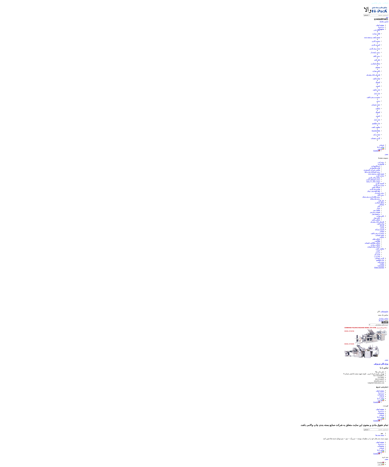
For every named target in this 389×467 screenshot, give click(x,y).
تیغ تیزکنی (380, 262)
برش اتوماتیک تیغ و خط (372, 172)
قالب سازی (376, 33)
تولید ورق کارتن (375, 189)
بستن (386, 154)
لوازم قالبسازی (375, 168)
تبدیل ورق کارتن (374, 48)
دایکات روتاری (375, 245)
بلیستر (378, 86)
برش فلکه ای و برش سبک (371, 197)
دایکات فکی (376, 239)
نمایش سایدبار (383, 318)
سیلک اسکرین (375, 63)
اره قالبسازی (375, 166)
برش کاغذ (376, 56)
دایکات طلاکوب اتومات (372, 243)
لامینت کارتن (375, 45)
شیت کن (377, 254)
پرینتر (378, 101)
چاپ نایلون (376, 90)
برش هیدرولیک (375, 199)
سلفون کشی (375, 127)
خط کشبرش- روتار (373, 191)
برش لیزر (377, 30)
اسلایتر (382, 231)
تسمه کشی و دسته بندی (372, 37)
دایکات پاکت (376, 220)
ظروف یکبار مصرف (373, 75)
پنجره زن (377, 256)
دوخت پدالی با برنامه (373, 181)
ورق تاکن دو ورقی (381, 364)
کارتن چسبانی (375, 138)
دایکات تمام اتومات (373, 247)
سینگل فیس (376, 187)
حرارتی (377, 252)
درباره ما (381, 393)
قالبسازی (381, 164)
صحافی (377, 67)
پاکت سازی (376, 71)
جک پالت (377, 60)
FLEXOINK (376, 131)
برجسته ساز (376, 214)
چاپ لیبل (377, 93)
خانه (387, 311)
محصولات (381, 394)
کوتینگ (378, 82)
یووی (378, 208)
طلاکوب (377, 241)
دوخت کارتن (376, 41)
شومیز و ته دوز (375, 212)
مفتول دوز (376, 210)
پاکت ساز (377, 218)
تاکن (378, 206)
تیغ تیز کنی (376, 134)
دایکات (378, 108)
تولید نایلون (376, 78)
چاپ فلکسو (376, 123)
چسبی (378, 250)
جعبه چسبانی (375, 105)
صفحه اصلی (380, 391)
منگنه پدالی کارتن (374, 177)
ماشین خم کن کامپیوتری (372, 170)
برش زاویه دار (375, 52)
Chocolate (381, 266)
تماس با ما (380, 398)
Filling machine (379, 267)
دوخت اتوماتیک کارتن (373, 179)
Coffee (382, 264)
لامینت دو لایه (379, 229)
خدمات (381, 396)
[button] (194, 406)
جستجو (366, 15)
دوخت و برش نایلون (373, 97)
